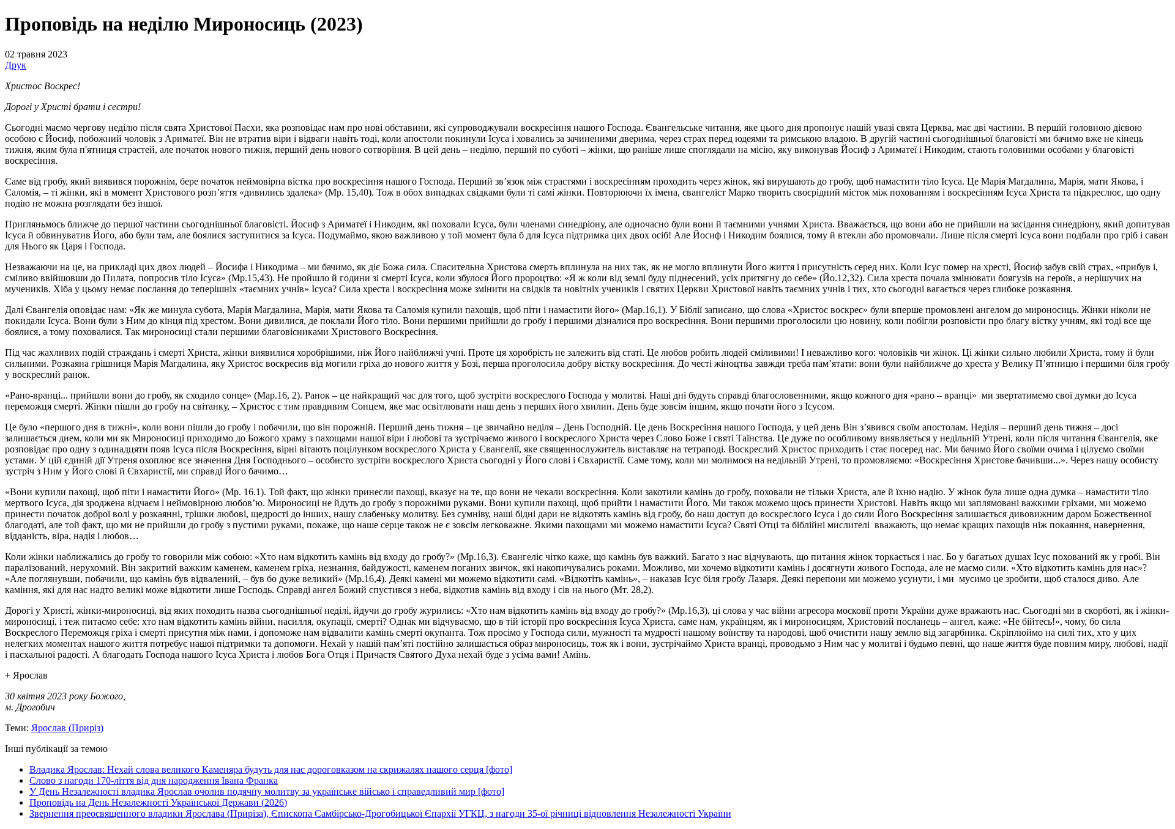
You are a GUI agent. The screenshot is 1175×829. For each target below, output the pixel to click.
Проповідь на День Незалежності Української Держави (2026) (158, 802)
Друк (15, 65)
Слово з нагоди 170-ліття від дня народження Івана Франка (153, 780)
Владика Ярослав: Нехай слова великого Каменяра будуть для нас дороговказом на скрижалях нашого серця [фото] (270, 769)
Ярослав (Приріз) (67, 728)
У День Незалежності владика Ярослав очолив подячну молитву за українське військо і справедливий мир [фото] (266, 791)
